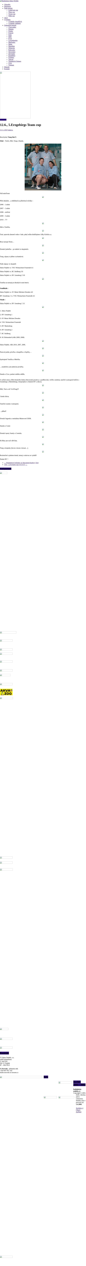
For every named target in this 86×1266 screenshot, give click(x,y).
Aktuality (7, 4)
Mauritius (11, 46)
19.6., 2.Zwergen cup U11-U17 (15, 465)
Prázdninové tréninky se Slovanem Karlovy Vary (21, 463)
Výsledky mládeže (14, 23)
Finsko (10, 31)
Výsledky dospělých (15, 21)
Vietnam (11, 65)
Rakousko (11, 50)
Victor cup (11, 14)
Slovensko (11, 52)
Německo (11, 48)
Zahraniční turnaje (10, 25)
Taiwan (10, 59)
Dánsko (11, 29)
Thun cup (11, 12)
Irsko (10, 35)
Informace (7, 6)
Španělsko (11, 55)
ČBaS (78, 1110)
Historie (6, 67)
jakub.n (10, 130)
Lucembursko (13, 40)
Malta (10, 44)
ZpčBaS (78, 1112)
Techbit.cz (79, 1108)
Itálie (10, 37)
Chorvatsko (12, 27)
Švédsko (11, 57)
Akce (6, 18)
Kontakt (7, 69)
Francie (10, 33)
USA (10, 63)
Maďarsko (11, 42)
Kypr (10, 38)
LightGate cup (13, 10)
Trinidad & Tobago (14, 61)
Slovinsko (11, 54)
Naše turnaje (8, 8)
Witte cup (11, 16)
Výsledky (7, 20)
